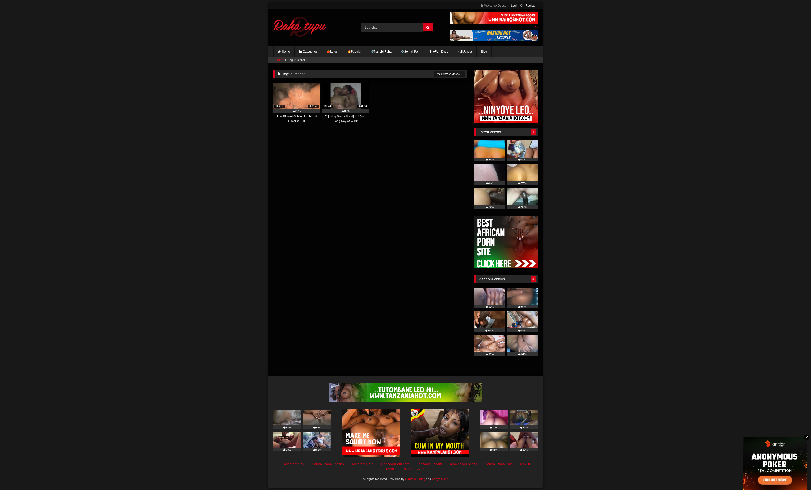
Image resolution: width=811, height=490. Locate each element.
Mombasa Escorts (463, 464)
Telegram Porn (362, 464)
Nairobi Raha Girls (499, 464)
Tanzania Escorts (430, 464)
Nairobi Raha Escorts (328, 464)
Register (531, 5)
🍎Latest (332, 51)
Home (286, 51)
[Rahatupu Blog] (299, 28)
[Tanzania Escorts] (506, 121)
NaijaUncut (464, 51)
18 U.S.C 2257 (413, 469)
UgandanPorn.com (395, 464)
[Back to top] (798, 477)
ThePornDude (439, 51)
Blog (484, 51)
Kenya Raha (440, 479)
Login (514, 5)
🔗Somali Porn (410, 51)
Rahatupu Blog (415, 479)
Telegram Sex (293, 464)
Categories (310, 51)
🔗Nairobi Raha (381, 51)
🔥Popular (354, 51)
